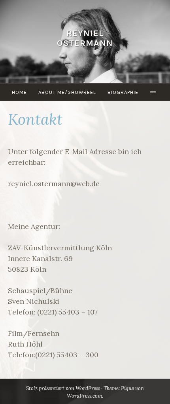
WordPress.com (84, 396)
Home (19, 92)
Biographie (123, 92)
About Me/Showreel (67, 92)
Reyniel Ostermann (85, 38)
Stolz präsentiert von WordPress (63, 388)
